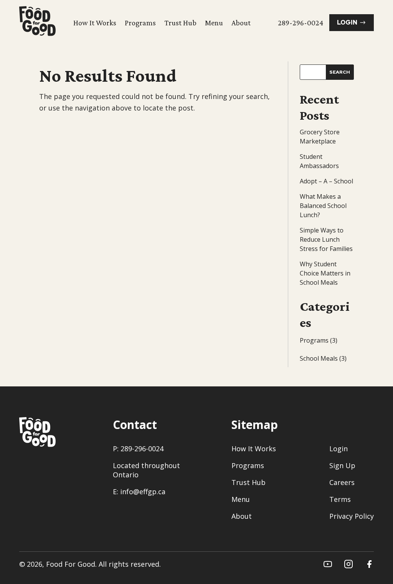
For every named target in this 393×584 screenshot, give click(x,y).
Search (339, 72)
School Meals (319, 358)
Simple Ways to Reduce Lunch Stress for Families (326, 239)
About (241, 22)
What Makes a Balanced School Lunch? (323, 205)
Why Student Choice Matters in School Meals (325, 273)
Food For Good (70, 564)
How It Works (94, 22)
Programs (140, 22)
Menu (214, 22)
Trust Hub (180, 22)
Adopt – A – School (326, 181)
